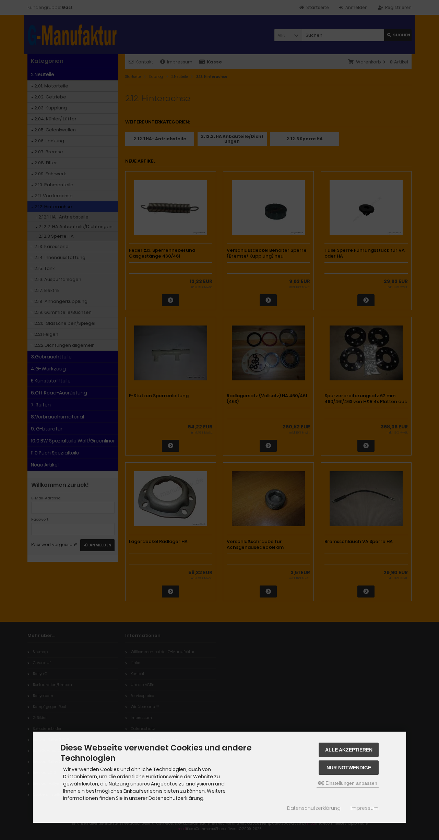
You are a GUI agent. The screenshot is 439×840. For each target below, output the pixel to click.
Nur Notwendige (349, 767)
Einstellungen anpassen (350, 783)
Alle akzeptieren (348, 750)
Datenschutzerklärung (314, 808)
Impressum (365, 808)
